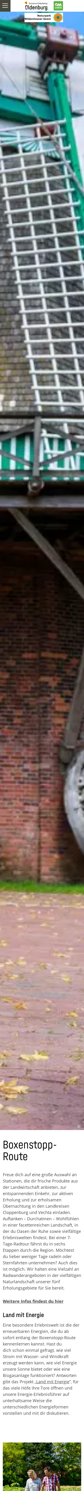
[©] (42, 1443)
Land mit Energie (52, 1381)
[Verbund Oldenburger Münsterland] (58, 6)
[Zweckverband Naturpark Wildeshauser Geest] (43, 17)
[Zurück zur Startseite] (36, 6)
